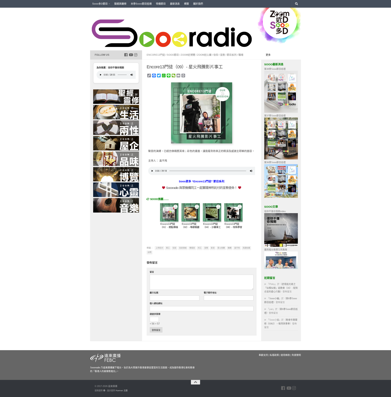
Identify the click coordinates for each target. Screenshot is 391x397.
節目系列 (232, 55)
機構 (229, 248)
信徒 (174, 248)
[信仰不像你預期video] (281, 246)
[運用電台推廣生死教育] (281, 268)
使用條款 (285, 355)
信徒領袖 (182, 248)
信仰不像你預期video (275, 211)
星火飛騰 (221, 248)
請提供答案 (155, 314)
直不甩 (237, 248)
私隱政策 (274, 355)
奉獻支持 (263, 355)
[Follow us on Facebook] (126, 55)
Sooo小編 (274, 298)
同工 (199, 248)
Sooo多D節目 (100, 3)
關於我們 (198, 3)
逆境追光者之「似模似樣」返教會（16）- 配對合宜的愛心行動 (281, 288)
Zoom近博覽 (188, 55)
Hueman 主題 (122, 390)
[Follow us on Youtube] (131, 55)
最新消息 (175, 3)
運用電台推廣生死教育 (275, 249)
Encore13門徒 (156, 55)
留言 (152, 272)
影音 (213, 248)
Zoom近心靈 (204, 55)
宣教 (222, 55)
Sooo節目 (173, 55)
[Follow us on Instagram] (135, 55)
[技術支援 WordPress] (104, 391)
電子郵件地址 (211, 292)
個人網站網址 (156, 303)
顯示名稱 (155, 292)
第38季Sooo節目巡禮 (275, 69)
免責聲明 (296, 355)
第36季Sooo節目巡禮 (275, 162)
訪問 (149, 252)
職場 (240, 55)
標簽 (186, 3)
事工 (168, 248)
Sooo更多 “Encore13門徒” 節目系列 (201, 181)
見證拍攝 (246, 248)
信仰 (215, 55)
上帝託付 (159, 248)
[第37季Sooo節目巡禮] (281, 158)
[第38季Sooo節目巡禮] (281, 112)
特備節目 (161, 3)
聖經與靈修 (120, 3)
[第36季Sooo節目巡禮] (281, 197)
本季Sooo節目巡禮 (141, 3)
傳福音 (192, 248)
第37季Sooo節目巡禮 (275, 115)
